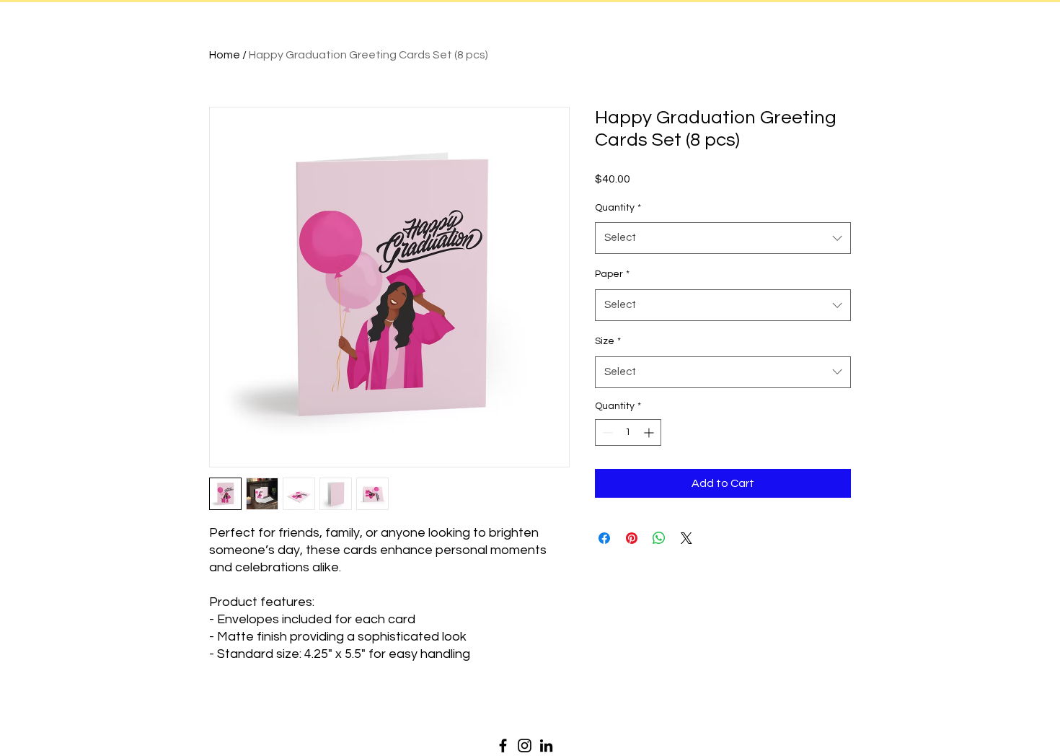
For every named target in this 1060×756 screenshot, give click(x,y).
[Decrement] (606, 432)
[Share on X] (686, 538)
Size (608, 341)
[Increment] (650, 432)
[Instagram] (525, 746)
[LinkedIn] (546, 746)
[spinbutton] (628, 432)
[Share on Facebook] (604, 538)
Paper (612, 274)
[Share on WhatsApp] (659, 538)
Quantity (618, 208)
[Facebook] (503, 746)
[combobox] (723, 238)
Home (224, 55)
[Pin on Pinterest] (631, 538)
